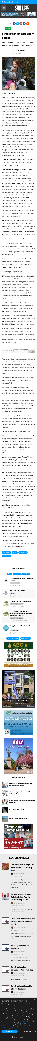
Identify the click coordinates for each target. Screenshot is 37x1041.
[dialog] (18, 1019)
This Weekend (25, 574)
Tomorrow (16, 574)
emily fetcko (23, 552)
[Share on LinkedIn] (24, 23)
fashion (15, 552)
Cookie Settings (5, 1028)
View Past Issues (7, 706)
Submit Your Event (12, 638)
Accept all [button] (9, 1031)
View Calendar (25, 638)
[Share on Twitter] (17, 23)
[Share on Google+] (20, 23)
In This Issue (30, 706)
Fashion (8, 28)
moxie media (7, 556)
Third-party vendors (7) (23, 1014)
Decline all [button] (27, 1031)
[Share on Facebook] (14, 23)
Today (9, 574)
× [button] (35, 1000)
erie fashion (6, 552)
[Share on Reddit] (27, 23)
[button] (18, 1037)
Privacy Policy (15, 1028)
